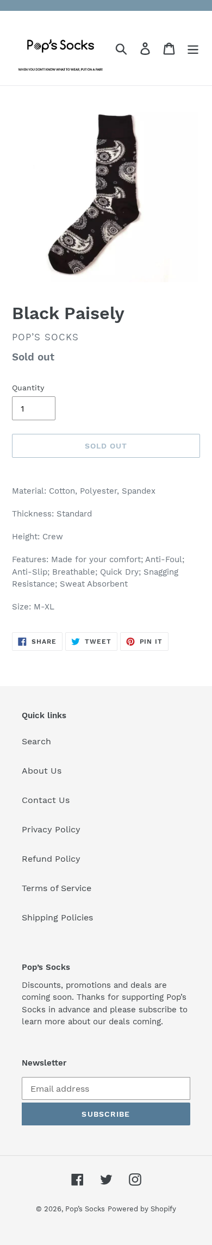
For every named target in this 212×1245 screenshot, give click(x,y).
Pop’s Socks (85, 1209)
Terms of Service (56, 888)
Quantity (28, 387)
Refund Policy (51, 859)
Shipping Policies (57, 917)
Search (36, 741)
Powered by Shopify (142, 1209)
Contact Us (46, 800)
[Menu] (193, 48)
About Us (41, 770)
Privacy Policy (51, 829)
